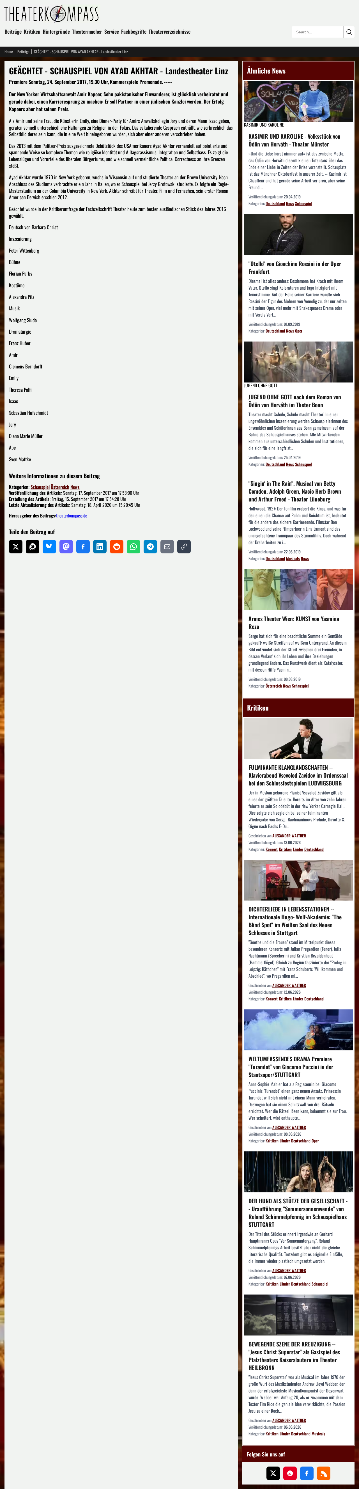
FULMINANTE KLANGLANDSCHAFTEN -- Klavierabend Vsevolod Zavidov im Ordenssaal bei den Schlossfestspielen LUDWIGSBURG (298, 775)
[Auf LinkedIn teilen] (100, 546)
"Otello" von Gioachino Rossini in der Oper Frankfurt (294, 267)
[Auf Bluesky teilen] (49, 546)
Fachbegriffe (133, 31)
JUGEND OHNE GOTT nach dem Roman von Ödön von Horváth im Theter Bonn (294, 401)
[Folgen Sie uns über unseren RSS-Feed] (323, 1473)
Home (8, 51)
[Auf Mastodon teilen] (66, 546)
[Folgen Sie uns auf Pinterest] (290, 1473)
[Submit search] (349, 32)
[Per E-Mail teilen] (167, 546)
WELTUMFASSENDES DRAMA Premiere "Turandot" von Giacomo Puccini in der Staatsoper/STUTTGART (290, 1067)
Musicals (293, 558)
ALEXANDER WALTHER (289, 836)
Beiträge (13, 31)
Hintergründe (56, 31)
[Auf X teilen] (15, 546)
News (75, 487)
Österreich (60, 487)
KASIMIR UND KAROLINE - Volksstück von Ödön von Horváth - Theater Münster (294, 140)
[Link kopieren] (184, 546)
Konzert (272, 849)
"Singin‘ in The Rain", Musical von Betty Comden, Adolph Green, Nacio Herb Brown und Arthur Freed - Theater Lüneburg (294, 491)
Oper (298, 331)
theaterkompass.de (71, 515)
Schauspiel (40, 487)
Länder (298, 849)
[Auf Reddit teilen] (116, 546)
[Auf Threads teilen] (32, 546)
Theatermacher (87, 31)
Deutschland (275, 203)
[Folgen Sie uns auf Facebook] (307, 1473)
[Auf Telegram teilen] (150, 546)
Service (111, 31)
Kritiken (32, 31)
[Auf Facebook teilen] (83, 546)
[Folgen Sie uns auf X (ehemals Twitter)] (273, 1473)
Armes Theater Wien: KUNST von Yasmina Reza (293, 622)
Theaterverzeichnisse (169, 31)
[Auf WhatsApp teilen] (133, 546)
